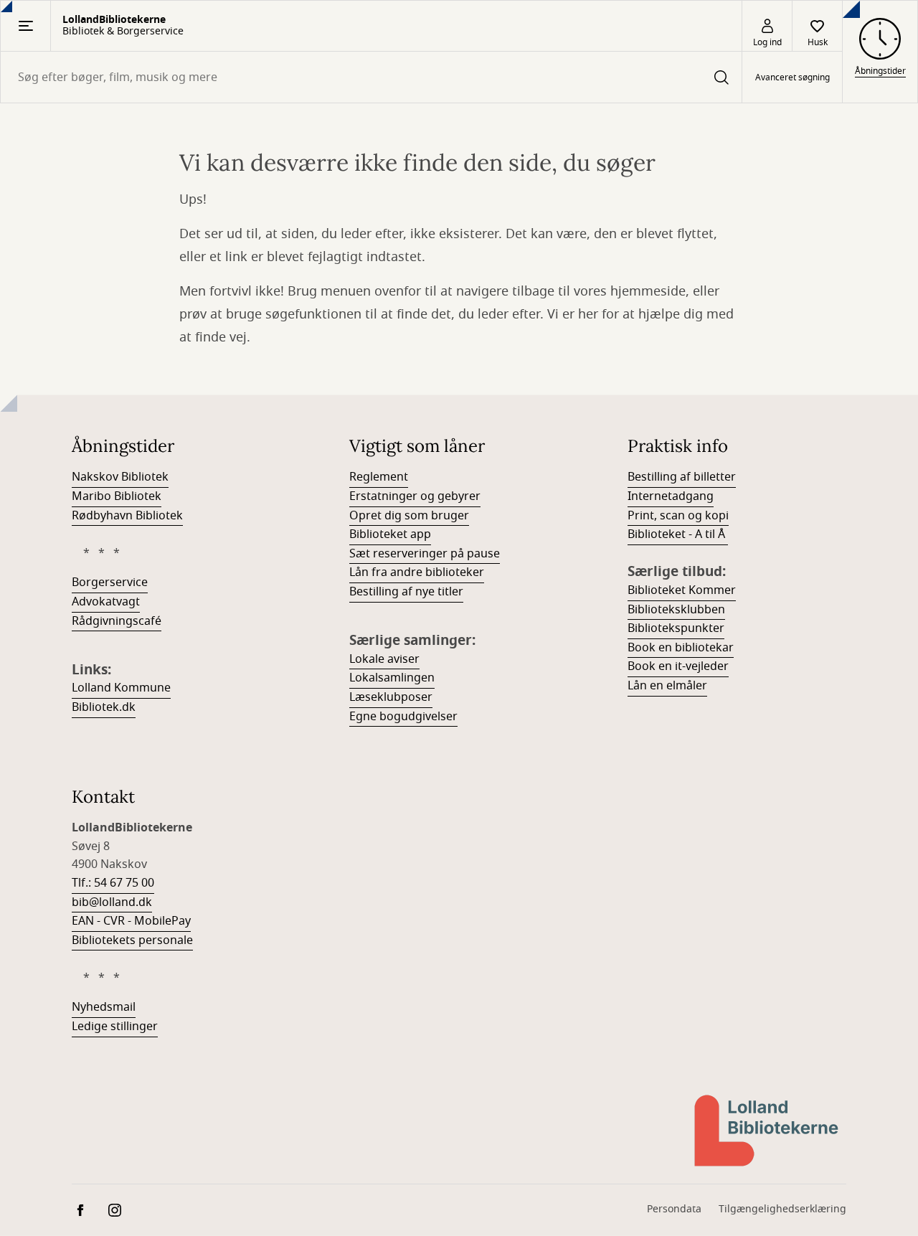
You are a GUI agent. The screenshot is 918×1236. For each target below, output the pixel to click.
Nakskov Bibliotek (120, 477)
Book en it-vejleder (678, 666)
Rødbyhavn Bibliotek (127, 515)
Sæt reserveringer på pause (424, 553)
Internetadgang (671, 496)
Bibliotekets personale (132, 940)
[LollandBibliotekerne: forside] (767, 1130)
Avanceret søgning (792, 77)
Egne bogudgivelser (403, 716)
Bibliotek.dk (104, 707)
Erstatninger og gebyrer (415, 496)
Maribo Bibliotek (116, 496)
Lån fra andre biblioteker (416, 572)
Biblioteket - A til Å (678, 534)
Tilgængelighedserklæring (782, 1209)
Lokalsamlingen (392, 678)
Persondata (674, 1209)
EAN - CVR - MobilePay (131, 921)
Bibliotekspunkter (676, 628)
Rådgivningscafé (116, 621)
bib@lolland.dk (112, 902)
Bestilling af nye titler (406, 591)
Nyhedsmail (104, 1007)
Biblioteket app (390, 534)
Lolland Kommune (121, 688)
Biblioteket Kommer (682, 590)
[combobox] (371, 77)
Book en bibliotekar (681, 647)
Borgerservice (110, 582)
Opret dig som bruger (409, 515)
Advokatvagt (106, 601)
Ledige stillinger (115, 1026)
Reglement (378, 477)
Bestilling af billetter (682, 477)
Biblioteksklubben (676, 609)
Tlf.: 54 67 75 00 (113, 883)
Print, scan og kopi (678, 515)
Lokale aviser (384, 659)
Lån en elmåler (667, 685)
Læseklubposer (390, 697)
